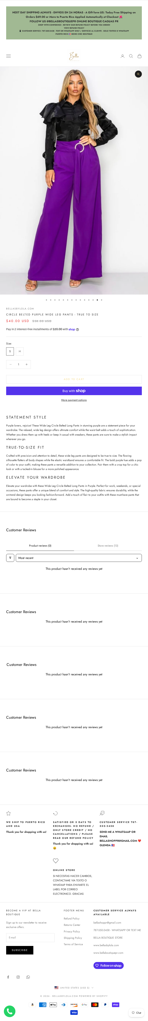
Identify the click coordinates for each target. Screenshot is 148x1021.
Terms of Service (73, 944)
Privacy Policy (72, 931)
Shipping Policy (73, 938)
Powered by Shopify (93, 996)
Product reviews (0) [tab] (40, 546)
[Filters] (10, 558)
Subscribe (20, 950)
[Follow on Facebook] (8, 977)
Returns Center (72, 925)
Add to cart (74, 379)
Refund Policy (71, 918)
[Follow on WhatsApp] (28, 977)
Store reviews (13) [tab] (108, 546)
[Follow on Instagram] (18, 977)
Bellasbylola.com (20, 308)
